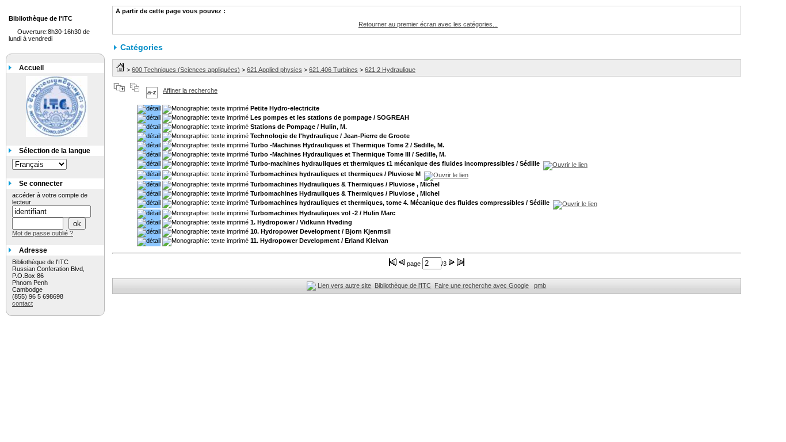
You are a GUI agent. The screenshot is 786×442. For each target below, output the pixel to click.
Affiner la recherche (190, 90)
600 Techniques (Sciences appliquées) (186, 69)
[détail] (149, 109)
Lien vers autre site (344, 284)
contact (22, 303)
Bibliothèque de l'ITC (403, 284)
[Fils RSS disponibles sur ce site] (311, 284)
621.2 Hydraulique (390, 69)
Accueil (31, 68)
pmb (540, 284)
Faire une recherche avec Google (481, 284)
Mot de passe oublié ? (42, 233)
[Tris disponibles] (151, 90)
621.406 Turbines (333, 69)
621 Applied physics (274, 69)
